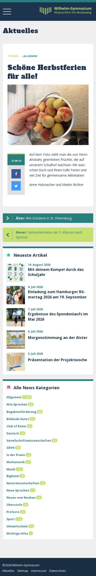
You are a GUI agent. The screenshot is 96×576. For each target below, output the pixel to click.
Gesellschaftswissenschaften (29, 440)
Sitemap (22, 571)
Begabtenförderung (21, 412)
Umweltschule (17, 526)
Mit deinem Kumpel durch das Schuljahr (56, 272)
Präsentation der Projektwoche (57, 359)
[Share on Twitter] (16, 189)
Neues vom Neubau (21, 497)
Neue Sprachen (18, 490)
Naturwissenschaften (23, 483)
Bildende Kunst (18, 419)
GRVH (10, 447)
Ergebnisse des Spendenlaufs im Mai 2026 (58, 316)
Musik (11, 469)
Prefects (13, 512)
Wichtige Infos (17, 533)
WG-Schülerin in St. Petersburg (44, 218)
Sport (11, 519)
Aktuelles (8, 571)
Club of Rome (16, 426)
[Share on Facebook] (16, 177)
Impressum (38, 571)
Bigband (13, 476)
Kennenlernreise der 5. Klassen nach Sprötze (49, 234)
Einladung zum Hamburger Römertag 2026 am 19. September (57, 294)
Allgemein (14, 397)
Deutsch (13, 433)
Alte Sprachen (17, 404)
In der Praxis (16, 455)
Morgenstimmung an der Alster (57, 337)
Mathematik (16, 462)
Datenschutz (57, 571)
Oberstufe (14, 504)
